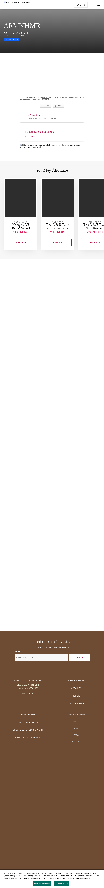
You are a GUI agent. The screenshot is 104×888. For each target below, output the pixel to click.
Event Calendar (76, 680)
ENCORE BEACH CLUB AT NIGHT (28, 730)
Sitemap (76, 728)
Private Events (76, 703)
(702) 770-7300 (28, 693)
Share (60, 105)
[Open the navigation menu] (98, 5)
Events (81, 5)
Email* (17, 651)
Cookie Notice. (85, 878)
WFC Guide (76, 742)
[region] (52, 879)
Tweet (47, 105)
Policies (29, 136)
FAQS (76, 735)
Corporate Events (76, 715)
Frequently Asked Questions (39, 132)
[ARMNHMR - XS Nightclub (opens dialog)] (52, 75)
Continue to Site (61, 883)
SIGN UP (79, 657)
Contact (76, 721)
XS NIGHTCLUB (28, 714)
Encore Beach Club (28, 722)
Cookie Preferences (42, 883)
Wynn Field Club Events (28, 738)
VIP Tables (76, 688)
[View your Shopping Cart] (91, 4)
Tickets (76, 696)
